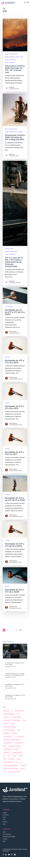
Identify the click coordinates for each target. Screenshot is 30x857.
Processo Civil (9, 248)
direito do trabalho (8, 730)
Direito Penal (19, 57)
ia (14, 736)
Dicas (4, 817)
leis (9, 755)
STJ (22, 762)
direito (13, 723)
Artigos (5, 812)
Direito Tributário (10, 62)
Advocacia (6, 710)
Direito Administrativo (11, 129)
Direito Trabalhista (10, 59)
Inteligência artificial (14, 746)
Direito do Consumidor (9, 727)
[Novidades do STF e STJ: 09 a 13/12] (15, 406)
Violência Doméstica (14, 771)
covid (24, 720)
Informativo (20, 736)
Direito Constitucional (11, 54)
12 (16, 630)
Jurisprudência (7, 749)
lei (4, 755)
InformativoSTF (7, 743)
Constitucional (16, 720)
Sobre (4, 832)
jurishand (11, 87)
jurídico (16, 749)
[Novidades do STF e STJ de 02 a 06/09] (15, 543)
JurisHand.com (18, 796)
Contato (5, 839)
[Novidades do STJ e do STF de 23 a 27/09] (15, 498)
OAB (4, 759)
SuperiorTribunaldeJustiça (10, 765)
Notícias (20, 131)
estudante (14, 733)
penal (18, 759)
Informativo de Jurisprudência (11, 739)
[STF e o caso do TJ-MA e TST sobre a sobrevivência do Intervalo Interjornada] (15, 223)
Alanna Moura (13, 331)
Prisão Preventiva (8, 762)
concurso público (16, 717)
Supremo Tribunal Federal (10, 768)
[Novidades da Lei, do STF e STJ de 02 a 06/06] (15, 312)
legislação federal (17, 752)
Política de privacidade (9, 836)
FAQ (4, 841)
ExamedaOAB (7, 736)
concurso (6, 717)
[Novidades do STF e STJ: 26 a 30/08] (15, 589)
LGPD (14, 755)
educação (6, 733)
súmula (23, 768)
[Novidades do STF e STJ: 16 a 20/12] (15, 360)
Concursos (6, 815)
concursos (6, 720)
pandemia (11, 759)
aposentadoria (19, 710)
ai (12, 710)
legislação (6, 752)
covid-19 (5, 723)
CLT (18, 714)
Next (20, 630)
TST (4, 771)
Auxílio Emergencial (8, 714)
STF (17, 762)
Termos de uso (7, 834)
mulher (21, 755)
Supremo (23, 765)
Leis (6, 306)
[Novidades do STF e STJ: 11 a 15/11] (15, 452)
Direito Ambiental (10, 57)
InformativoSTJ (19, 743)
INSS (4, 746)
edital (18, 730)
